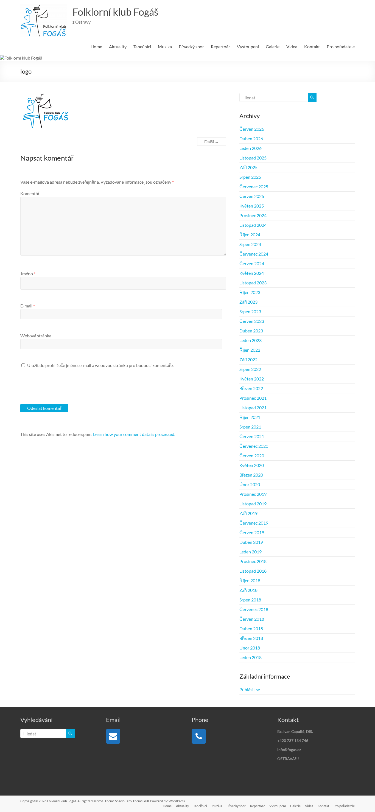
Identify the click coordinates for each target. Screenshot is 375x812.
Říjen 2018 (249, 580)
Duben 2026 (251, 138)
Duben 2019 (251, 542)
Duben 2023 (251, 330)
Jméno (27, 273)
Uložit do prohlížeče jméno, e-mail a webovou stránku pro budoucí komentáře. (100, 365)
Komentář (29, 193)
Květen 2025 (251, 205)
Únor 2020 (249, 484)
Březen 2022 (251, 388)
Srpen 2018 (250, 599)
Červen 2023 (251, 321)
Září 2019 (248, 513)
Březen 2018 (251, 638)
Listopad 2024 (253, 225)
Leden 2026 (250, 148)
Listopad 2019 (253, 503)
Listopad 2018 (253, 570)
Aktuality (118, 46)
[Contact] (113, 736)
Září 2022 (248, 359)
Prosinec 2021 (253, 398)
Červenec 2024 (253, 253)
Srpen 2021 (250, 426)
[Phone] (199, 736)
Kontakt (312, 46)
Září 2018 (248, 590)
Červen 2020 (251, 455)
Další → (211, 141)
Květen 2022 (251, 378)
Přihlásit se (249, 689)
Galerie (272, 46)
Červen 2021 (251, 436)
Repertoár (220, 46)
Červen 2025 (251, 196)
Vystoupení (248, 46)
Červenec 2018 (253, 609)
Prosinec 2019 (253, 494)
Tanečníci (142, 46)
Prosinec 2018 (253, 561)
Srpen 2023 (250, 311)
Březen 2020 (251, 474)
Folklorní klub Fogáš (115, 12)
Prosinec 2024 (253, 215)
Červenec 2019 (253, 522)
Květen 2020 (251, 465)
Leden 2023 (250, 340)
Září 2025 (248, 167)
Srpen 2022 (250, 369)
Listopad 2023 (253, 282)
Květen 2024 (251, 273)
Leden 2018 (250, 657)
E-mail (27, 305)
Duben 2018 (251, 628)
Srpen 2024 (250, 244)
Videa (291, 46)
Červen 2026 (251, 128)
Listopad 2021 (253, 407)
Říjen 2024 (249, 234)
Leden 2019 (250, 551)
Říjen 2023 (249, 292)
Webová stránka (35, 335)
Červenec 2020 (253, 446)
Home (96, 46)
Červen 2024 (251, 263)
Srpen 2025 (250, 177)
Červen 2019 (251, 532)
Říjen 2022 (249, 349)
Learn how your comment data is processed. (134, 434)
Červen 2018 (251, 618)
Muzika (165, 46)
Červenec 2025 (253, 186)
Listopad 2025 (253, 157)
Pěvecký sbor (191, 46)
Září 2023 (248, 301)
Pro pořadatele (341, 46)
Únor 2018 (249, 647)
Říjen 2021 (249, 417)
